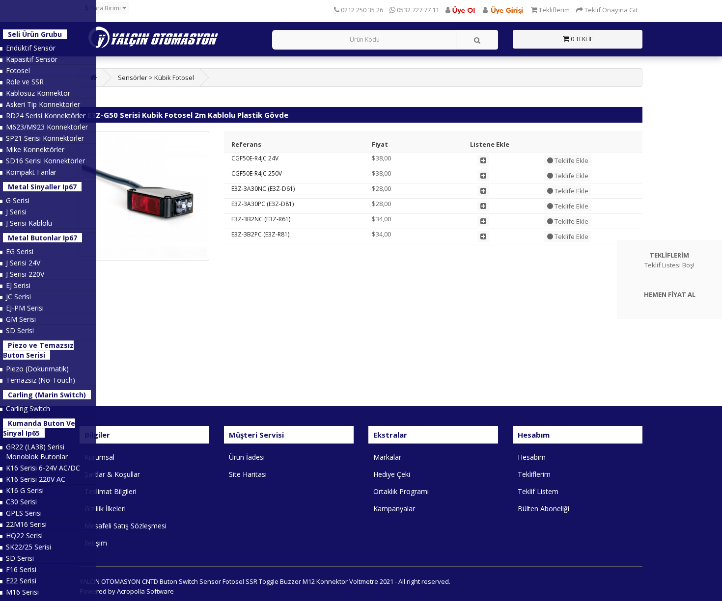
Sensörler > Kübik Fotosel (156, 77)
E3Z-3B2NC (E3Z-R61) (260, 219)
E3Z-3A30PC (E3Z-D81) (262, 204)
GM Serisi (21, 319)
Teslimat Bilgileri (110, 491)
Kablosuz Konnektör (38, 93)
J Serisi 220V (25, 274)
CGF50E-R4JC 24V (254, 158)
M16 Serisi (22, 592)
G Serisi (17, 200)
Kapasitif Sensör (31, 59)
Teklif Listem (538, 491)
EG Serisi (19, 251)
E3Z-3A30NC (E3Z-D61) (263, 188)
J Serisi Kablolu (29, 223)
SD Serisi (20, 330)
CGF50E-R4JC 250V (256, 173)
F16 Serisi (21, 569)
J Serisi (16, 211)
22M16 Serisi (26, 524)
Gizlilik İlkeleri (105, 508)
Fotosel (18, 70)
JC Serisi (18, 296)
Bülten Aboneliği (543, 508)
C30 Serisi (21, 501)
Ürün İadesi (247, 457)
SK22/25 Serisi (28, 546)
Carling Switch (28, 408)
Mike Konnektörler (35, 149)
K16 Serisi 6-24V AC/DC (43, 467)
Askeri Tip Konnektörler (43, 104)
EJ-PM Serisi (25, 308)
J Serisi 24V (23, 262)
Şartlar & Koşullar (112, 474)
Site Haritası (248, 474)
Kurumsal (99, 457)
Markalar (387, 457)
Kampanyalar (394, 508)
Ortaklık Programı (401, 491)
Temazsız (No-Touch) (40, 380)
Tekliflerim (534, 474)
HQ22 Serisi (24, 535)
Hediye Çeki (391, 474)
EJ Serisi (18, 285)
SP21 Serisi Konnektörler (45, 138)
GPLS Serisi (24, 513)
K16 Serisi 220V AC (35, 479)
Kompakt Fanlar (31, 172)
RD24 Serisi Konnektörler (45, 115)
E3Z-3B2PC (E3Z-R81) (260, 234)
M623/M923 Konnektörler (47, 126)
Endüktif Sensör (31, 47)
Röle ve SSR (25, 81)
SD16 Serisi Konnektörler (45, 160)
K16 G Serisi (25, 490)
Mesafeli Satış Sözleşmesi (125, 525)
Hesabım (532, 457)
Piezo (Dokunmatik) (37, 368)
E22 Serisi (21, 580)
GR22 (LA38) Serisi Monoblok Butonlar (37, 451)
